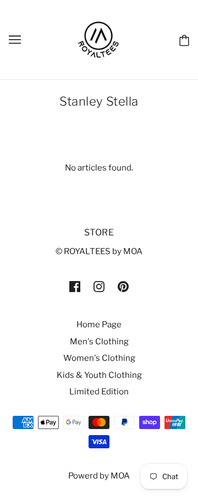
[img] (75, 286)
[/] (99, 39)
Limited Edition (99, 392)
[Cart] (184, 39)
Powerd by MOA (99, 476)
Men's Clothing (99, 342)
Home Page (99, 324)
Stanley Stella (99, 101)
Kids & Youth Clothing (99, 375)
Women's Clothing (99, 358)
